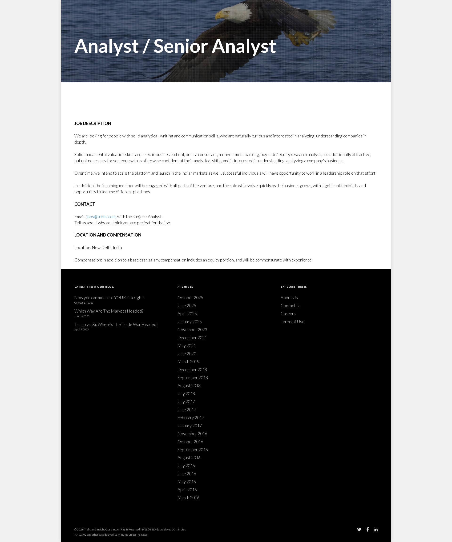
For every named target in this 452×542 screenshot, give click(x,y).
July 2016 (186, 465)
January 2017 (190, 425)
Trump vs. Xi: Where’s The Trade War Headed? (116, 324)
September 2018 (193, 377)
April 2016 (187, 489)
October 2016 (190, 441)
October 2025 (190, 297)
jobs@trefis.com (101, 216)
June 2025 (187, 305)
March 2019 (188, 361)
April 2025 (187, 313)
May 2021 (187, 345)
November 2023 (192, 329)
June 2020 (187, 353)
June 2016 (187, 473)
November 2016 (192, 433)
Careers (288, 313)
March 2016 (188, 497)
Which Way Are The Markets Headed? (108, 310)
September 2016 (193, 449)
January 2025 (190, 321)
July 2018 (186, 393)
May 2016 (187, 481)
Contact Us (291, 305)
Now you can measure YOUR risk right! (109, 297)
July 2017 (186, 401)
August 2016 (189, 457)
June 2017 (187, 409)
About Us (289, 297)
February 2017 (191, 417)
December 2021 (192, 337)
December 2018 (192, 369)
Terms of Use (292, 321)
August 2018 (189, 385)
